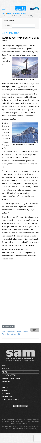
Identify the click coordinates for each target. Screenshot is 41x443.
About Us (5, 387)
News (4, 366)
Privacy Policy (7, 397)
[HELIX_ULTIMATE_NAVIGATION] (3, 9)
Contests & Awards (9, 375)
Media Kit (5, 391)
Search (7, 26)
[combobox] (23, 26)
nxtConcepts (31, 428)
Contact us (6, 394)
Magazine (5, 369)
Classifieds (6, 381)
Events (4, 372)
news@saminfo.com (23, 424)
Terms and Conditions (10, 400)
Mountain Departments (11, 378)
